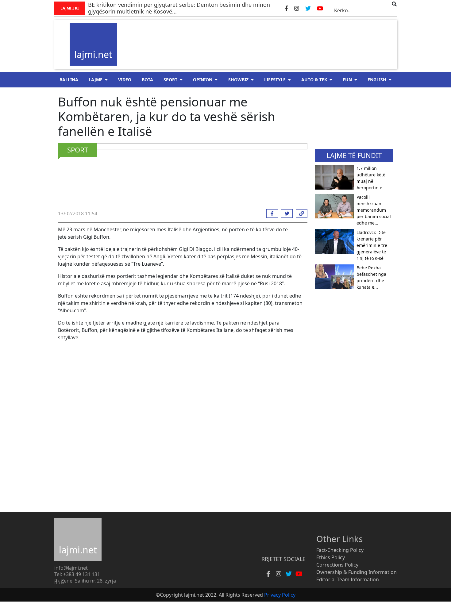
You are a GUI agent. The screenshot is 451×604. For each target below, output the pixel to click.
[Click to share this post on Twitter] (285, 213)
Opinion (202, 80)
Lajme (95, 80)
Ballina (69, 80)
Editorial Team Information (347, 579)
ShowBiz (238, 80)
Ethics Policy (330, 557)
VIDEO (124, 80)
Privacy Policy (279, 594)
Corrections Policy (337, 564)
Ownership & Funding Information (356, 572)
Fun (347, 80)
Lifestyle (275, 80)
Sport (170, 80)
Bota (147, 80)
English (377, 80)
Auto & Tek (314, 80)
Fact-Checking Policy (340, 550)
